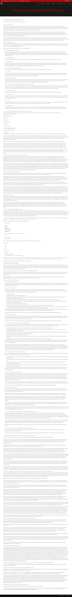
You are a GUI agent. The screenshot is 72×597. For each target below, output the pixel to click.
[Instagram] (69, 0)
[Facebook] (64, 0)
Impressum (61, 595)
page (9, 22)
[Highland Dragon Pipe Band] (1, 3)
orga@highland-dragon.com (25, 1)
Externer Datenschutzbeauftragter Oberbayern (56, 588)
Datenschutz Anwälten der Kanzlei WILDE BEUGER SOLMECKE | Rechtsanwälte (22, 589)
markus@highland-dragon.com (10, 128)
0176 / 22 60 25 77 (15, 1)
